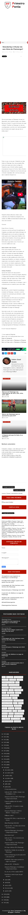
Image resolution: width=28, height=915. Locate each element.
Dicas (17, 682)
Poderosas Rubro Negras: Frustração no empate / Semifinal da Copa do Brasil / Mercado (13, 532)
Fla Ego (11, 690)
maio (6, 879)
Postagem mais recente (8, 487)
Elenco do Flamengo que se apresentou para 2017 (11, 415)
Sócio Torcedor (15, 718)
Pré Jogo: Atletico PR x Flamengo (14, 847)
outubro (7, 775)
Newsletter (21, 710)
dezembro (8, 770)
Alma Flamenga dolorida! (12, 823)
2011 (5, 767)
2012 (5, 764)
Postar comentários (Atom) (14, 493)
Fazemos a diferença (15, 687)
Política (10, 716)
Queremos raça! (9, 835)
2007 (5, 902)
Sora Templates (16, 910)
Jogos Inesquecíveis (8, 705)
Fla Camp (5, 690)
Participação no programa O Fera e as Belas (13, 526)
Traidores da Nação (8, 721)
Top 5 (22, 718)
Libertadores (18, 705)
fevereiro (8, 888)
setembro (8, 778)
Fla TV (4, 692)
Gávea (15, 703)
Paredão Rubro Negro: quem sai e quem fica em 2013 (12, 630)
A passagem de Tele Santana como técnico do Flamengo (13, 639)
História (21, 703)
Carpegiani (12, 679)
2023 (5, 734)
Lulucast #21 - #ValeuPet (12, 864)
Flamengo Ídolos (7, 697)
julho (6, 784)
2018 (5, 748)
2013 (5, 762)
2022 (5, 736)
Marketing (18, 708)
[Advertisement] (14, 26)
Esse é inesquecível (14, 684)
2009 (5, 897)
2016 (5, 753)
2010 (5, 894)
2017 (5, 750)
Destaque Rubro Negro (8, 682)
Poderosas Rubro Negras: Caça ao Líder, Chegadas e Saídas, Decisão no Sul (13, 536)
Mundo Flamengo (7, 710)
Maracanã (11, 708)
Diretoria (5, 684)
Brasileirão (9, 677)
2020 (5, 742)
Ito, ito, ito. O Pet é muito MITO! (14, 871)
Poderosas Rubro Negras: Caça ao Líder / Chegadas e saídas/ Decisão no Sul (14, 528)
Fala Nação (5, 687)
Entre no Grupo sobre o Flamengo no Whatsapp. (14, 342)
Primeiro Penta (18, 716)
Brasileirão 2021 (18, 677)
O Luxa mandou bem (10, 789)
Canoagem (5, 679)
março (7, 885)
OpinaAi (11, 713)
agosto (7, 781)
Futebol (15, 697)
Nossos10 (5, 713)
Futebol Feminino (18, 700)
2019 (5, 745)
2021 (5, 739)
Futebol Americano (7, 700)
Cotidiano (19, 679)
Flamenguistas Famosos (9, 605)
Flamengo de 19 (14, 695)
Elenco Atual (20, 52)
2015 (5, 756)
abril (6, 882)
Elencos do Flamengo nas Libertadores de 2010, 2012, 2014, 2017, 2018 (12, 393)
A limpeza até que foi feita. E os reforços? (12, 436)
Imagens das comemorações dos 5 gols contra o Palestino (13, 663)
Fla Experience (18, 690)
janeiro (7, 891)
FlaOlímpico (6, 695)
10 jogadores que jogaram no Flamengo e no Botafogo (11, 621)
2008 (5, 900)
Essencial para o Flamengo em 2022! (13, 590)
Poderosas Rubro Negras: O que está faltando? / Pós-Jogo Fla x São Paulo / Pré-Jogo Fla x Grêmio (13, 522)
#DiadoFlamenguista (8, 602)
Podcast (5, 716)
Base (4, 677)
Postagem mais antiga (19, 490)
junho (6, 786)
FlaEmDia (18, 692)
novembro (8, 772)
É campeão (17, 721)
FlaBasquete (11, 692)
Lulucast (5, 708)
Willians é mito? (9, 815)
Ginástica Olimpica (7, 703)
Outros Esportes (19, 713)
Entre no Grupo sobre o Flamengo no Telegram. (14, 340)
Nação (14, 710)
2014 (5, 759)
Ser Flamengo (6, 718)
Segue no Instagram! (7, 338)
